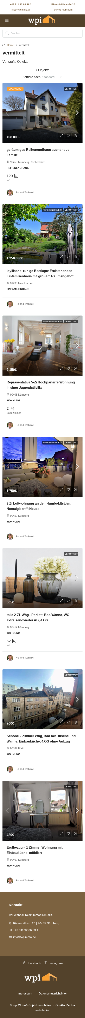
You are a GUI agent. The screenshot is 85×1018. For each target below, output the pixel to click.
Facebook (34, 963)
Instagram (56, 963)
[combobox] (52, 77)
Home (10, 45)
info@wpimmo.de (21, 9)
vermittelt (71, 89)
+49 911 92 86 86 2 (21, 4)
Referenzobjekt (52, 210)
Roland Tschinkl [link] (25, 192)
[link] (42, 113)
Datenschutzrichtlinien (53, 993)
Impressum (25, 993)
